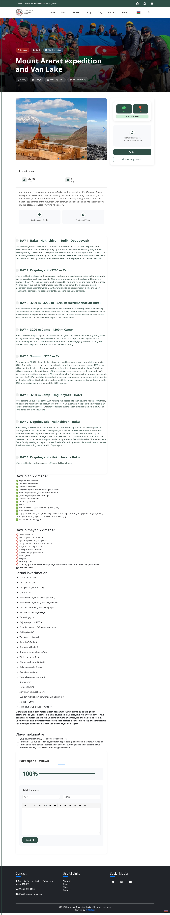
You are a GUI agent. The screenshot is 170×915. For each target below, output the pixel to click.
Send (28, 840)
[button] (58, 158)
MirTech (91, 910)
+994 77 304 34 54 (25, 3)
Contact (112, 12)
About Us (126, 12)
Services (76, 12)
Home (52, 12)
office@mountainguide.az (47, 3)
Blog (100, 12)
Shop (89, 12)
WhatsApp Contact (133, 159)
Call (134, 152)
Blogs (65, 887)
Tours (63, 12)
